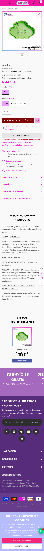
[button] (9, 3)
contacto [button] (7, 467)
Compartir (38, 14)
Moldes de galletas (24, 78)
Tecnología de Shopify (34, 504)
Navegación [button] (9, 451)
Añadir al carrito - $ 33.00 (18, 120)
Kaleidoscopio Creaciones (21, 71)
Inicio (4, 8)
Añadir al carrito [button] (22, 360)
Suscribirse (34, 422)
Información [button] (9, 459)
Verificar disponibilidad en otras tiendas (17, 145)
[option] (22, 31)
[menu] (3, 3)
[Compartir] (38, 14)
